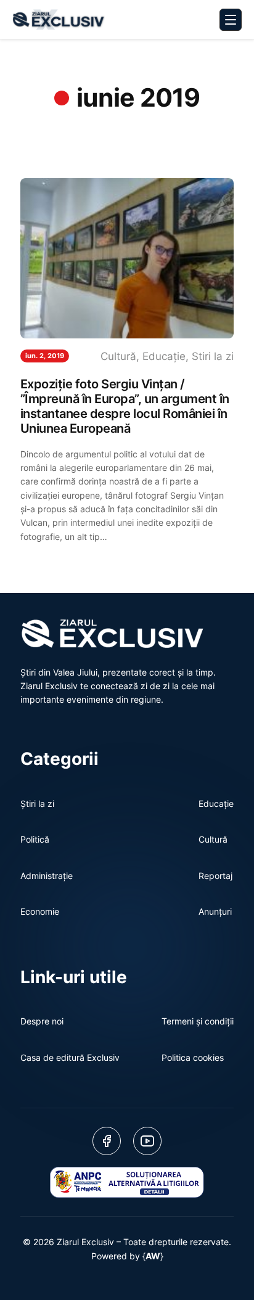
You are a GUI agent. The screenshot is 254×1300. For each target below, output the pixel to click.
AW (152, 1256)
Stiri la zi (213, 356)
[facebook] (106, 1141)
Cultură (118, 356)
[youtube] (147, 1141)
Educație (164, 356)
